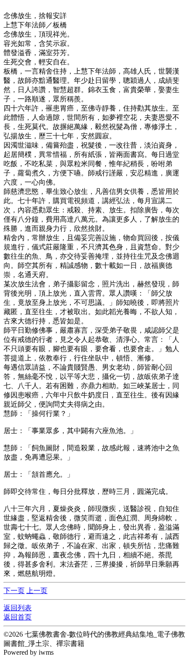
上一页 (36, 590)
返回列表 (18, 608)
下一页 (14, 590)
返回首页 (18, 617)
